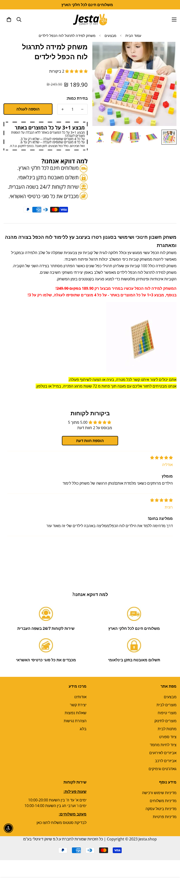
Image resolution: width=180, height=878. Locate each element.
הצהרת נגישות (75, 720)
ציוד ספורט (167, 736)
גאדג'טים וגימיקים (162, 768)
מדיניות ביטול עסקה (161, 808)
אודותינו (80, 696)
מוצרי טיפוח (167, 712)
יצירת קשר (78, 704)
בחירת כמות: (77, 98)
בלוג (83, 728)
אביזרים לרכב (165, 760)
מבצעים (110, 35)
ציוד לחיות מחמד (163, 744)
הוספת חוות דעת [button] (90, 440)
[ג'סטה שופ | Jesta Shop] (90, 19)
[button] (9, 19)
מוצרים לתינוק (165, 720)
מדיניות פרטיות (164, 816)
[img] (161, 457)
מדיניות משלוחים (163, 800)
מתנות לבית (167, 728)
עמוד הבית (133, 35)
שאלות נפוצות (75, 712)
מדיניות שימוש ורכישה (159, 792)
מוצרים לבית (166, 704)
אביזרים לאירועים (162, 752)
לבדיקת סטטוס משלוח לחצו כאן (61, 822)
